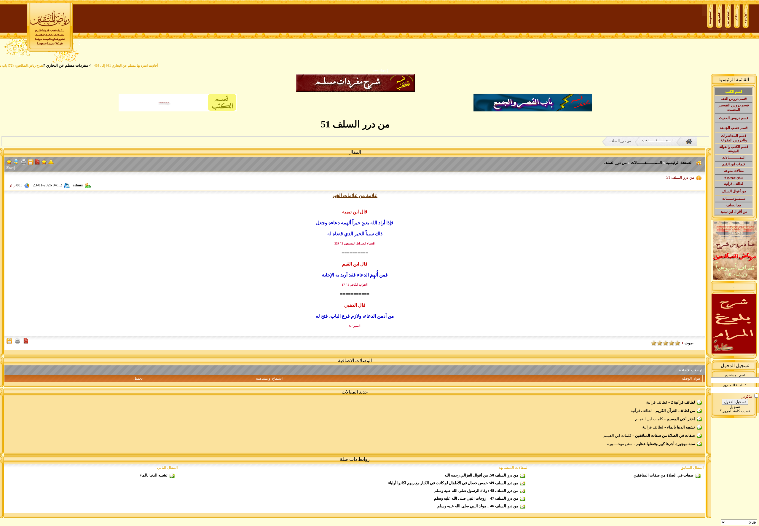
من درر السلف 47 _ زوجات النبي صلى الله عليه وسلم (476, 498)
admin (78, 185)
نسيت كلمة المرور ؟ (735, 411)
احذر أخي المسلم (681, 419)
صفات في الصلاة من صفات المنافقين (665, 435)
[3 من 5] (666, 343)
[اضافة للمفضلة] (44, 164)
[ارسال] (16, 164)
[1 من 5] (677, 343)
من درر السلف (620, 141)
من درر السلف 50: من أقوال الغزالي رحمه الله (481, 475)
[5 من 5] (654, 343)
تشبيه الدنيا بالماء (681, 427)
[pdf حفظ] (37, 163)
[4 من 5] (660, 343)
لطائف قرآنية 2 (683, 402)
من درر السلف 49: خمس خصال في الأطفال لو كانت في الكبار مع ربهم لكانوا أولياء (453, 483)
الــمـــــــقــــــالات (657, 140)
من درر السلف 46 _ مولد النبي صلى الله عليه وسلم (477, 506)
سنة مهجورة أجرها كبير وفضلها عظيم (665, 444)
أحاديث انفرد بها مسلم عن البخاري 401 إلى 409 (138, 65)
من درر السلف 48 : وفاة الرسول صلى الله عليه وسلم (476, 490)
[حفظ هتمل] (31, 163)
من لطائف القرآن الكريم (675, 410)
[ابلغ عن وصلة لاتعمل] (51, 163)
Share (10, 168)
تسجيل (735, 407)
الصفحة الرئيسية (679, 162)
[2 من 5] (672, 343)
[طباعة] (24, 163)
